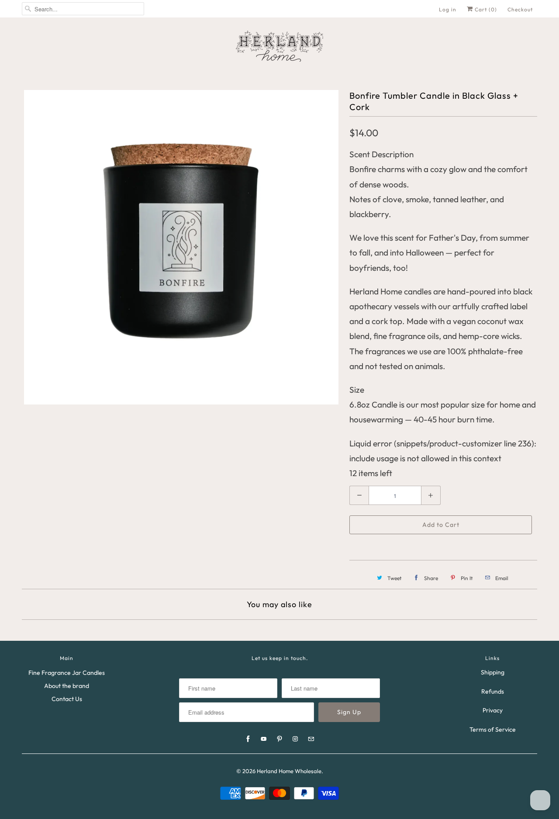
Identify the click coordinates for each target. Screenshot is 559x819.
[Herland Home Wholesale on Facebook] (248, 739)
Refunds (492, 691)
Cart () (485, 9)
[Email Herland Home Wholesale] (311, 739)
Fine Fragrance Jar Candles (66, 673)
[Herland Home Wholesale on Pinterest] (279, 739)
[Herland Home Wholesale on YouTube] (263, 739)
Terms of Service (492, 729)
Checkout (520, 9)
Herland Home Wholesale (289, 770)
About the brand (66, 686)
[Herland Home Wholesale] (279, 46)
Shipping (492, 672)
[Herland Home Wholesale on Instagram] (295, 739)
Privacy (493, 710)
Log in (447, 9)
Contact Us (67, 699)
